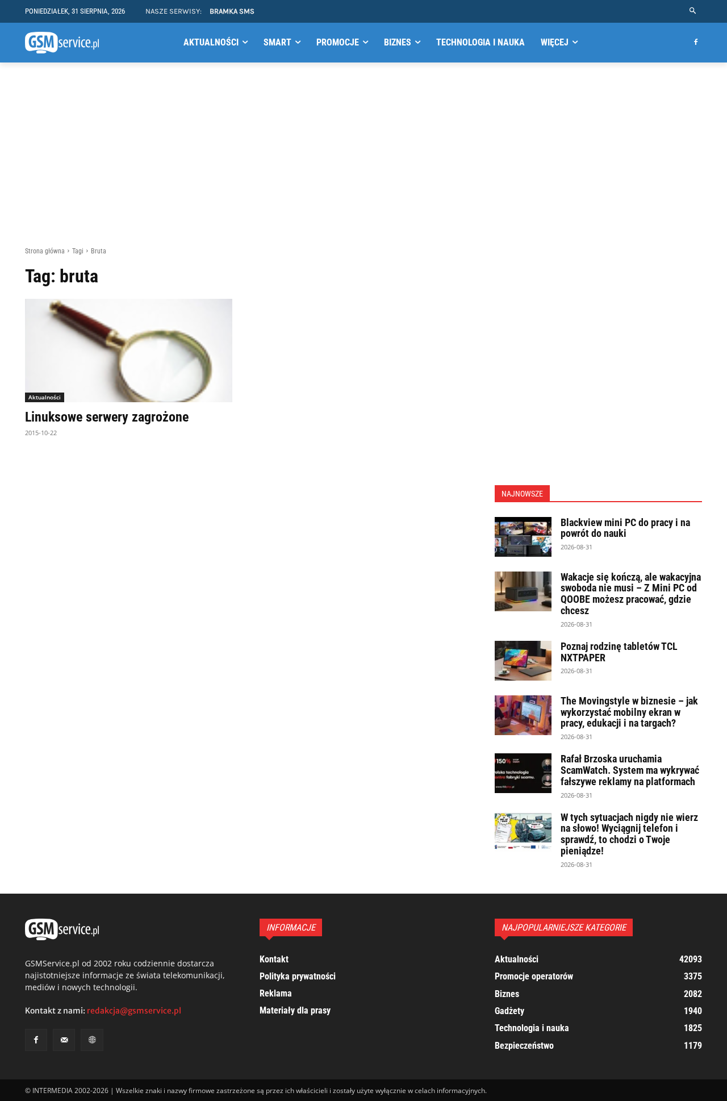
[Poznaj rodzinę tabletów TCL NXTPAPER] (523, 661)
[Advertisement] (363, 161)
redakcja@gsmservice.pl (134, 1011)
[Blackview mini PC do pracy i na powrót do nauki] (523, 537)
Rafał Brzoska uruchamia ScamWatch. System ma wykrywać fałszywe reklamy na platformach (630, 770)
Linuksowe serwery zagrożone (107, 417)
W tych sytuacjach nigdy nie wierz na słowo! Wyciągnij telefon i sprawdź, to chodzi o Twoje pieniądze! (629, 834)
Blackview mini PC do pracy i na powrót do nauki (625, 528)
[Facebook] (695, 42)
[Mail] (64, 1040)
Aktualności (44, 397)
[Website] (92, 1040)
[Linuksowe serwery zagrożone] (128, 351)
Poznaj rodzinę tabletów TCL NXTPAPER (619, 652)
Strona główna (45, 251)
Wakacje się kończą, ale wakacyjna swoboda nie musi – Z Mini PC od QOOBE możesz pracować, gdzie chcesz (631, 593)
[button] (693, 11)
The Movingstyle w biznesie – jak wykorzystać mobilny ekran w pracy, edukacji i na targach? (629, 712)
